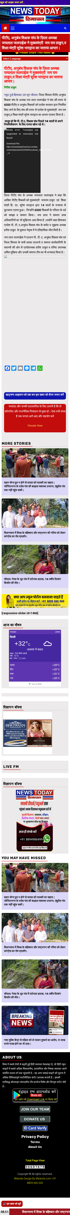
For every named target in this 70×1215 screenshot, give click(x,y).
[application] (22, 160)
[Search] (65, 28)
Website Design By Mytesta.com (32, 1178)
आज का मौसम (37, 684)
